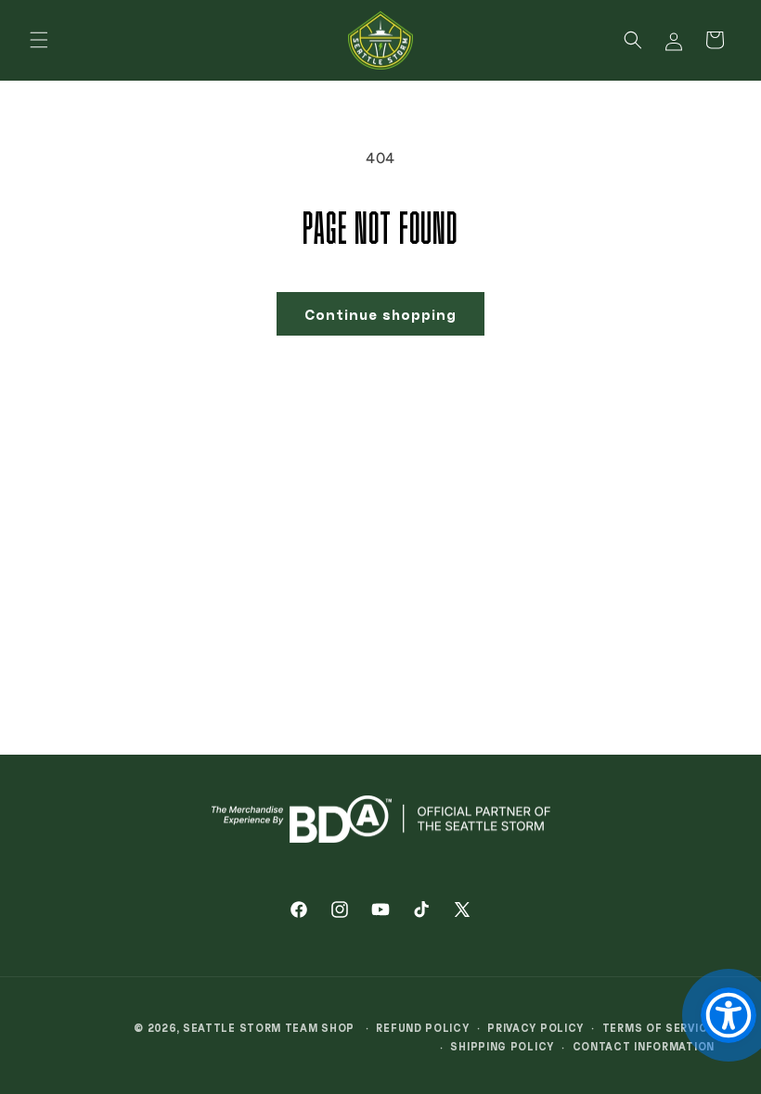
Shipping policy (502, 1046)
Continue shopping (380, 314)
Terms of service (658, 1028)
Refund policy (422, 1028)
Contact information (644, 1046)
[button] (39, 39)
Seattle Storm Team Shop (269, 1028)
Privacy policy (535, 1028)
